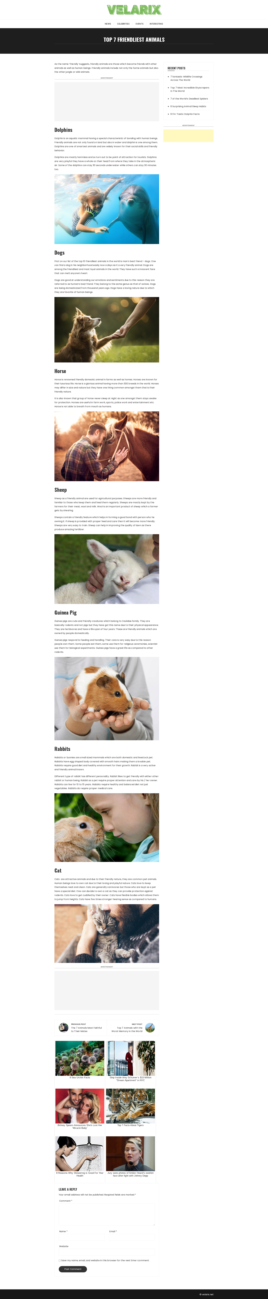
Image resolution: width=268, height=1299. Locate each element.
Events (139, 23)
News (108, 23)
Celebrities (123, 23)
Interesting (156, 23)
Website (63, 1246)
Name (63, 1231)
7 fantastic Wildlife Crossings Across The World (186, 78)
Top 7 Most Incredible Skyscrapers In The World (189, 89)
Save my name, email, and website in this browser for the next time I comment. (105, 1260)
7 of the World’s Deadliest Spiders (189, 98)
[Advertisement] (106, 101)
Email (113, 1231)
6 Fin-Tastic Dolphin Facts (185, 114)
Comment (65, 1200)
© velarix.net (207, 1294)
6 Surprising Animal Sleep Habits (188, 106)
